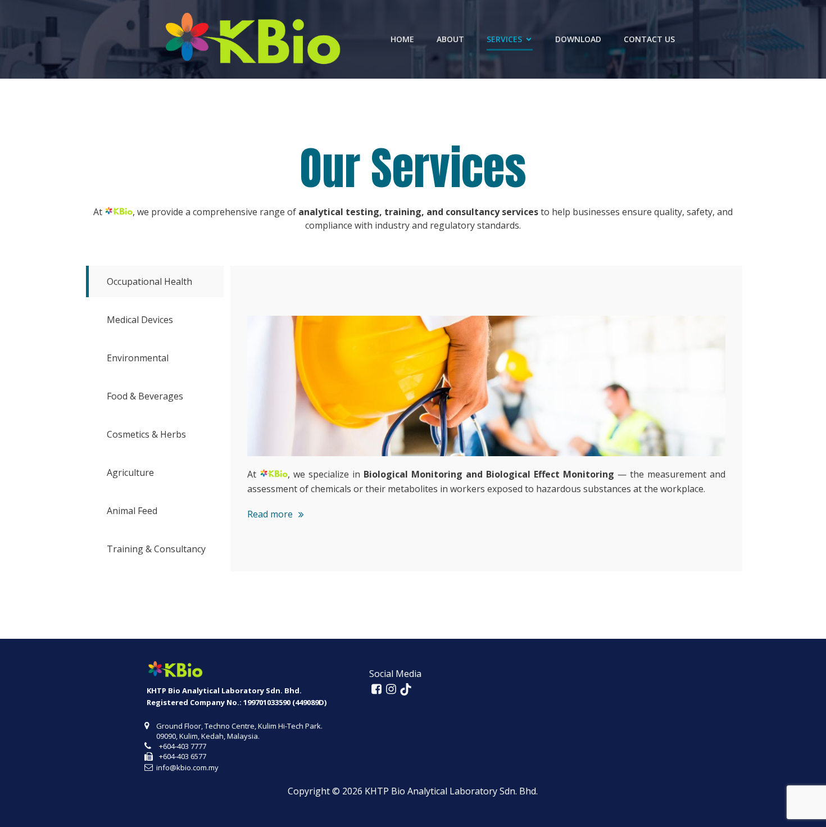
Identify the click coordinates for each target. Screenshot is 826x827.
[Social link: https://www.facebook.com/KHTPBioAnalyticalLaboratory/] (376, 689)
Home (402, 39)
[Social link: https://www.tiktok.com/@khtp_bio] (405, 689)
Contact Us (649, 39)
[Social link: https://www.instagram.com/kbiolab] (391, 689)
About (450, 39)
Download (578, 39)
